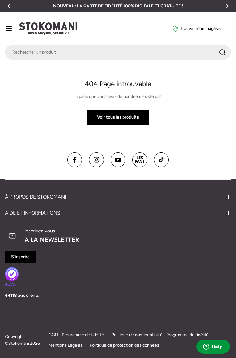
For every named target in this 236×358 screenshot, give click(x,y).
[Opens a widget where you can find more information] (213, 347)
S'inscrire (20, 256)
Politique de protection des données (124, 345)
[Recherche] (222, 52)
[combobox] (118, 52)
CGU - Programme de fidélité (76, 334)
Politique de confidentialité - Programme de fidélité (160, 334)
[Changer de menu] (8, 28)
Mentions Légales (65, 345)
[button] (8, 6)
